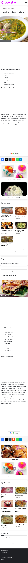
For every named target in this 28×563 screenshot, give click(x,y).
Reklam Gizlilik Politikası (6, 557)
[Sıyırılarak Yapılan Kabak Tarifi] (21, 225)
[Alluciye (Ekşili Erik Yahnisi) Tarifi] (7, 239)
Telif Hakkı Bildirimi (5, 555)
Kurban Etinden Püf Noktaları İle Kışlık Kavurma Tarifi (6, 217)
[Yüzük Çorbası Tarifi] (21, 211)
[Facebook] (2, 159)
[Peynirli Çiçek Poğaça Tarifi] (7, 225)
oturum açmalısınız (15, 263)
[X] (6, 159)
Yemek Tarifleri (11, 8)
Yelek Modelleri (4, 550)
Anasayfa (4, 8)
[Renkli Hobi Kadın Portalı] (9, 2)
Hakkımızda (4, 552)
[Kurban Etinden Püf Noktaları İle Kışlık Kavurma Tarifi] (7, 210)
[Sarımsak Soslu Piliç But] (21, 242)
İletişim (2, 559)
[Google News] (14, 153)
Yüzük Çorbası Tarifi (20, 216)
